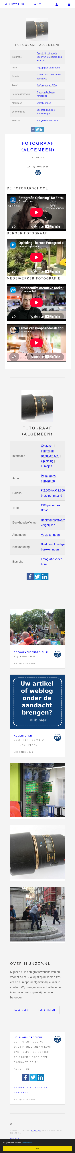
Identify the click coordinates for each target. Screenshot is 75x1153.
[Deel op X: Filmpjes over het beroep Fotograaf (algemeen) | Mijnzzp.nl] (37, 131)
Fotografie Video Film (47, 120)
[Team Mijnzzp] (38, 172)
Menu (69, 4)
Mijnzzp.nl (15, 4)
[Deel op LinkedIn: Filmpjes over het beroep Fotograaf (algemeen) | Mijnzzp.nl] (42, 131)
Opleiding (57, 57)
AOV (38, 4)
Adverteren (23, 736)
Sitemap (14, 1139)
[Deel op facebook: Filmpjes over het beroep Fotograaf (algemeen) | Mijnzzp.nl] (33, 131)
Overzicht (41, 53)
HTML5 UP (36, 1131)
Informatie (52, 53)
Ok (37, 1148)
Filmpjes (41, 61)
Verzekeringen (44, 103)
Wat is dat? (27, 1142)
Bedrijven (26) (44, 57)
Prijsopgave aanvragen (48, 68)
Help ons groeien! (28, 1037)
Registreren (46, 1010)
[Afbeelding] (37, 791)
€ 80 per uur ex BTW (47, 85)
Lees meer (22, 1010)
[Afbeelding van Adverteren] (37, 703)
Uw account (56, 4)
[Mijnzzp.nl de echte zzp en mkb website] (37, 29)
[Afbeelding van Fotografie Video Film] (37, 628)
